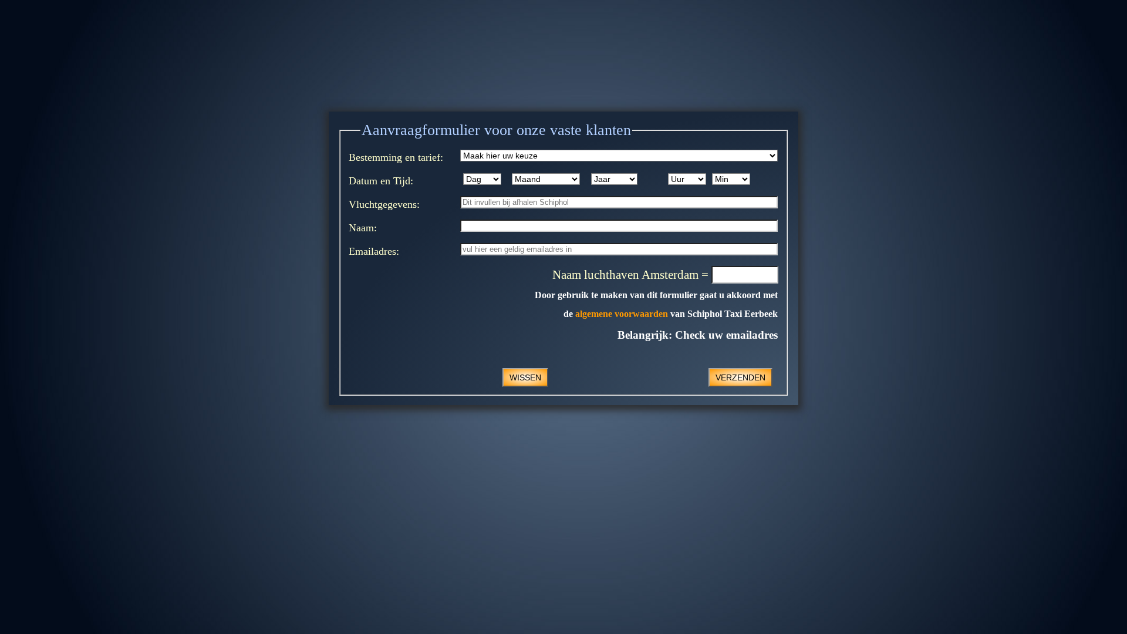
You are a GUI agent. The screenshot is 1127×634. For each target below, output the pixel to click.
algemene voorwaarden (621, 314)
